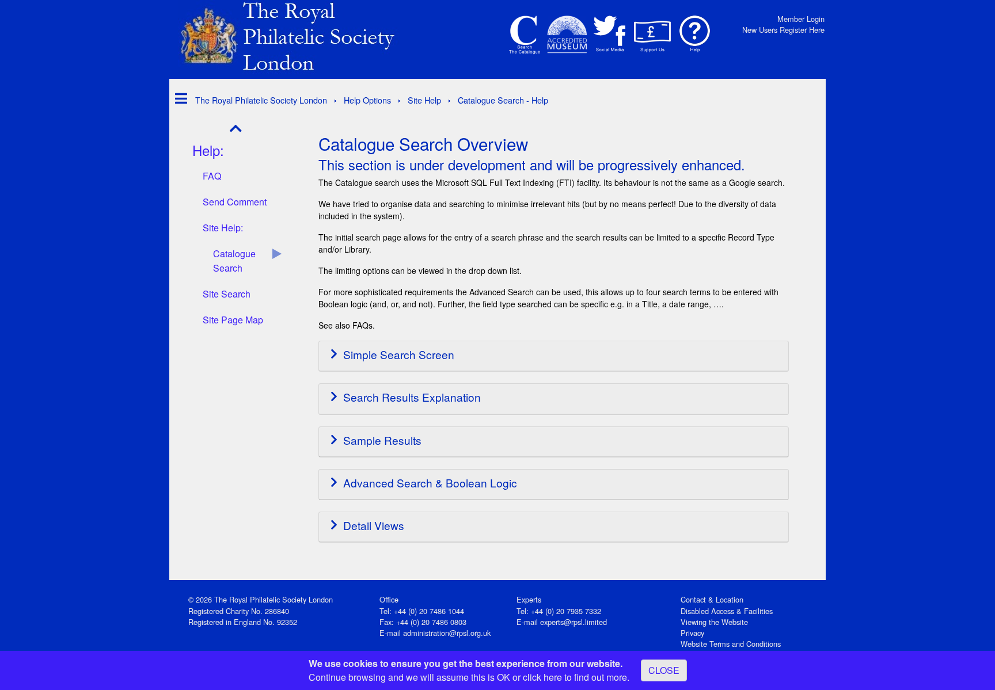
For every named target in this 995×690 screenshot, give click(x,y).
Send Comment (235, 201)
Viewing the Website (714, 621)
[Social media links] (610, 34)
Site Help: (223, 227)
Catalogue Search (234, 261)
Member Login (801, 18)
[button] (554, 356)
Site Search (226, 293)
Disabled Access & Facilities (727, 610)
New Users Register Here (783, 29)
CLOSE (663, 670)
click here (542, 677)
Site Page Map (233, 319)
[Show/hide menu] (178, 97)
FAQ (212, 175)
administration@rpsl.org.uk (447, 632)
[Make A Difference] (652, 34)
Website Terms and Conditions (731, 643)
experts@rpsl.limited (573, 621)
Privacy (692, 632)
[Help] (695, 34)
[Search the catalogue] (524, 34)
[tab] (553, 356)
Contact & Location (712, 599)
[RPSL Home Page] (299, 35)
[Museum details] (567, 34)
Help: (208, 150)
